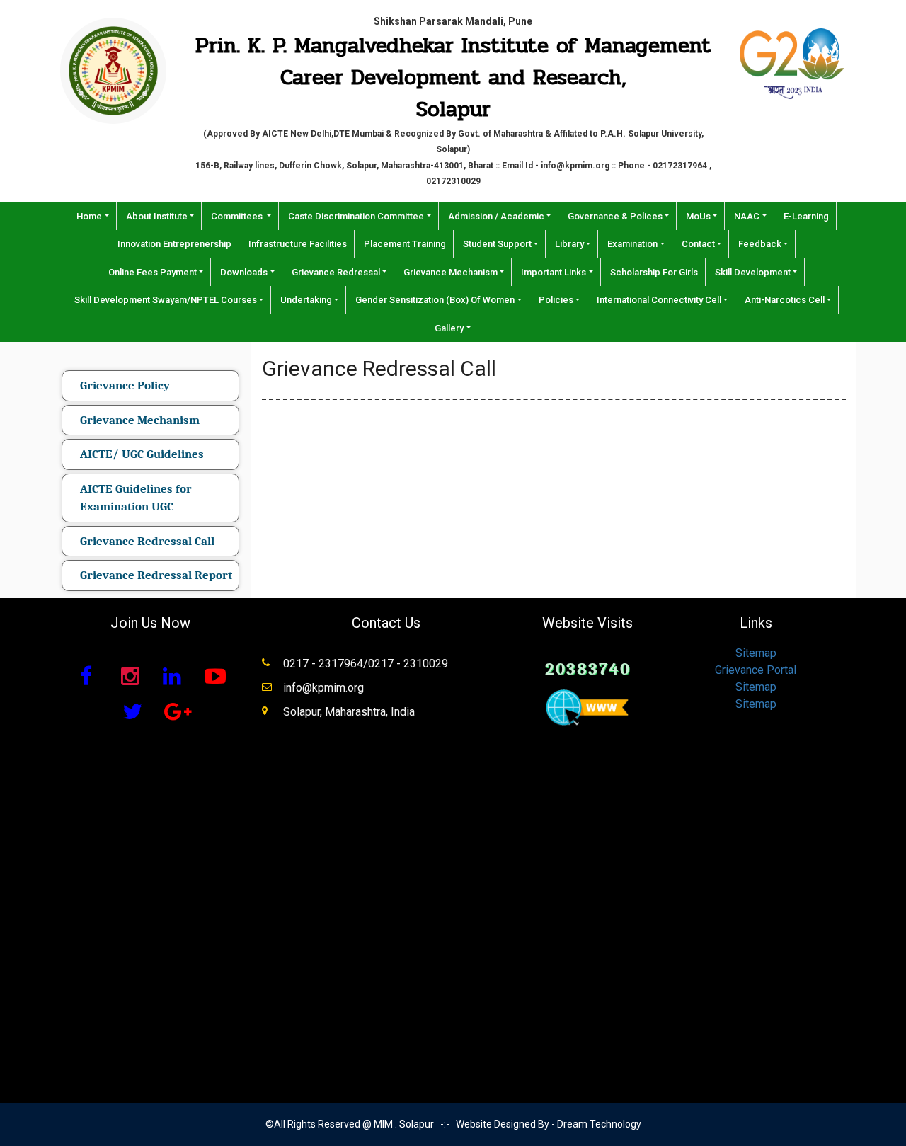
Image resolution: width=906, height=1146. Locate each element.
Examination (632, 244)
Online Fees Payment (152, 272)
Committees (238, 216)
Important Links (553, 272)
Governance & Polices (615, 216)
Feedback (759, 244)
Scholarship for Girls (654, 272)
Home (89, 216)
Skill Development (753, 272)
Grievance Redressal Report (156, 575)
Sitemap (755, 653)
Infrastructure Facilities (297, 244)
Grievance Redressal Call (147, 541)
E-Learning (806, 216)
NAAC (746, 216)
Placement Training (405, 244)
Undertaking (306, 299)
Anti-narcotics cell (785, 299)
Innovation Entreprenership (174, 244)
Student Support (497, 244)
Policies (556, 299)
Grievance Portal (755, 670)
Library (569, 244)
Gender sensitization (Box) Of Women (435, 299)
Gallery (449, 328)
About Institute (157, 216)
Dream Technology (599, 1124)
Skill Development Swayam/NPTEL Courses (165, 299)
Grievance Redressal (336, 272)
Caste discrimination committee (356, 216)
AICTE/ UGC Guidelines (142, 454)
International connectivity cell (659, 299)
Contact (698, 244)
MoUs (698, 216)
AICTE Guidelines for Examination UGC (136, 498)
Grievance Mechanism (450, 272)
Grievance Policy (125, 385)
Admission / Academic (496, 216)
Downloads (244, 272)
